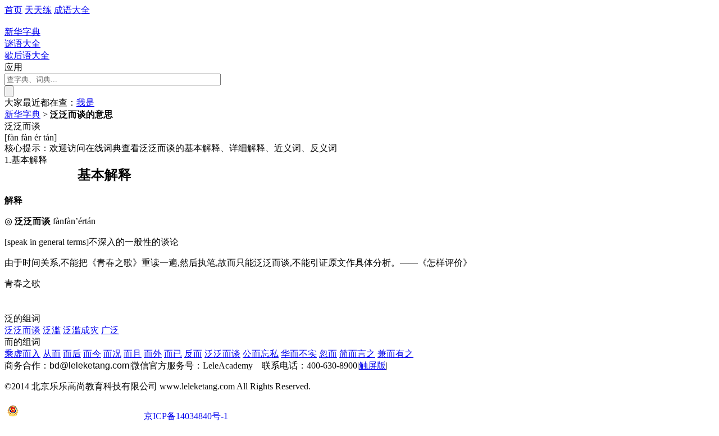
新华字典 (22, 114)
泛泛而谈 (22, 330)
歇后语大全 (26, 55)
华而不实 (299, 353)
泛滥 (52, 330)
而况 (112, 353)
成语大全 (72, 10)
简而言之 (357, 353)
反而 (193, 353)
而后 (72, 353)
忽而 (328, 353)
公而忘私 (261, 353)
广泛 (110, 330)
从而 (52, 353)
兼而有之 (395, 353)
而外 (153, 353)
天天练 (38, 10)
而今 (92, 353)
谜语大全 (22, 43)
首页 (13, 10)
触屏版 (372, 365)
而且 (133, 353)
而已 (173, 353)
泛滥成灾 (81, 330)
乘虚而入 (22, 353)
